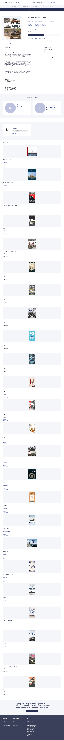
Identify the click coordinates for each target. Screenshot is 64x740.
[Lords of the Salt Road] (32, 267)
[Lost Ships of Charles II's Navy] (32, 174)
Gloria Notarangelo (5, 485)
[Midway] (32, 589)
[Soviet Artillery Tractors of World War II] (32, 244)
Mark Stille (4, 600)
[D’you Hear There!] (32, 336)
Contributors (35, 6)
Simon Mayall (5, 508)
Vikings (4, 482)
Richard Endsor (5, 185)
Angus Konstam (5, 277)
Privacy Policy (5, 722)
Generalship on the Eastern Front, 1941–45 (10, 205)
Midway (4, 597)
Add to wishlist (53, 34)
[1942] (32, 221)
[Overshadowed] (32, 313)
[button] (54, 2)
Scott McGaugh (5, 300)
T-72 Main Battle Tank (6, 459)
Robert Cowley (5, 692)
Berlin (4, 413)
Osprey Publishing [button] (14, 6)
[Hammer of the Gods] (32, 428)
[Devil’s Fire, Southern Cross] (32, 612)
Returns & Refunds (15, 725)
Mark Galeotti (5, 393)
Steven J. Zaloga (21, 106)
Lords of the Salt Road (6, 274)
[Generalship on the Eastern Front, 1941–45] (32, 197)
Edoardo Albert (5, 577)
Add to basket (35, 34)
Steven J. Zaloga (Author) (32, 21)
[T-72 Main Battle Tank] (32, 451)
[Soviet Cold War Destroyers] (32, 151)
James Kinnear (5, 254)
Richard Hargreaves (5, 231)
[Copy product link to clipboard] (12, 43)
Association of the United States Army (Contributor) (45, 21)
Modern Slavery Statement (6, 725)
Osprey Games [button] (25, 6)
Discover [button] (43, 6)
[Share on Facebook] (6, 43)
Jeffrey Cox (4, 623)
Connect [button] (51, 6)
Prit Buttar (4, 416)
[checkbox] (31, 25)
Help (13, 721)
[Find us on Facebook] (28, 721)
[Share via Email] (10, 43)
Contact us (14, 722)
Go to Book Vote (14, 133)
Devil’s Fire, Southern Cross (7, 620)
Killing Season (5, 689)
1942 (4, 228)
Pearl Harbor (5, 643)
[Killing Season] (32, 682)
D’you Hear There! (6, 343)
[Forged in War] (32, 382)
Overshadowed (5, 320)
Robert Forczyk (5, 208)
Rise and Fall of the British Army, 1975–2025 (10, 666)
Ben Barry (4, 669)
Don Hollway (4, 439)
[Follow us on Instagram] (30, 721)
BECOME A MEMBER (32, 711)
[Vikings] (32, 474)
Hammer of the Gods (6, 436)
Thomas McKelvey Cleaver (6, 531)
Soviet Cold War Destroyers (7, 159)
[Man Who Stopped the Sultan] (32, 566)
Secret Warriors (5, 551)
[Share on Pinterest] (9, 43)
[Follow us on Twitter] (32, 721)
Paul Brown (4, 554)
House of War (5, 505)
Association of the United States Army (51, 106)
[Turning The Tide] (32, 520)
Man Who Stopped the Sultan (8, 574)
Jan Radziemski (5, 162)
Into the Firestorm (6, 297)
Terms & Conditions (5, 724)
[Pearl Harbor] (32, 635)
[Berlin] (32, 405)
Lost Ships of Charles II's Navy (8, 182)
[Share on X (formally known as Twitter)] (7, 43)
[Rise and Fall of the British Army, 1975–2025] (32, 659)
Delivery (14, 724)
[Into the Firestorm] (32, 290)
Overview (4, 721)
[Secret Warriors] (32, 543)
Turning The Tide (6, 528)
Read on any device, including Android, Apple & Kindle (36, 38)
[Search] (48, 2)
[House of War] (32, 497)
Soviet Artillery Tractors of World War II (9, 251)
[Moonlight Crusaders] (32, 359)
